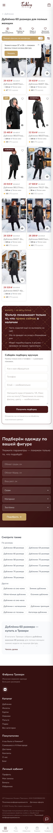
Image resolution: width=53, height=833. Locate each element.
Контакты (6, 753)
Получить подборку (26, 409)
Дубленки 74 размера (39, 571)
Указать (11, 53)
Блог (4, 761)
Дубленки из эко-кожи (14, 588)
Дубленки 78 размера (14, 577)
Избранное (7, 786)
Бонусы (5, 782)
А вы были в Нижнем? (12, 741)
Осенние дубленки (39, 594)
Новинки (6, 716)
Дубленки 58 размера (14, 559)
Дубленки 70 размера (39, 559)
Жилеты (6, 708)
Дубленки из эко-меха (14, 600)
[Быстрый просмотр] (22, 73)
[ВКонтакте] (5, 689)
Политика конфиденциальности (15, 802)
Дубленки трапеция (40, 606)
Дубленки (9, 14)
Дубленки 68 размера (14, 547)
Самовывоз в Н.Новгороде (14, 745)
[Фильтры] (48, 38)
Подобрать (13, 516)
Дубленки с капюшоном (15, 606)
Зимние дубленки (38, 588)
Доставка (6, 749)
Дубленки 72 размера (39, 565)
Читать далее (11, 649)
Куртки (5, 712)
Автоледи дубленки (37, 612)
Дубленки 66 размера (14, 553)
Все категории (9, 728)
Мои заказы (7, 778)
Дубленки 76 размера (14, 571)
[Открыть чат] (47, 819)
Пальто (5, 720)
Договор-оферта (37, 802)
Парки (5, 724)
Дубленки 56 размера (14, 565)
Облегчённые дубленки (15, 594)
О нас (5, 757)
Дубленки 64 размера (39, 547)
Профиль (6, 774)
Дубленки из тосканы (14, 612)
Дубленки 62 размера (39, 553)
